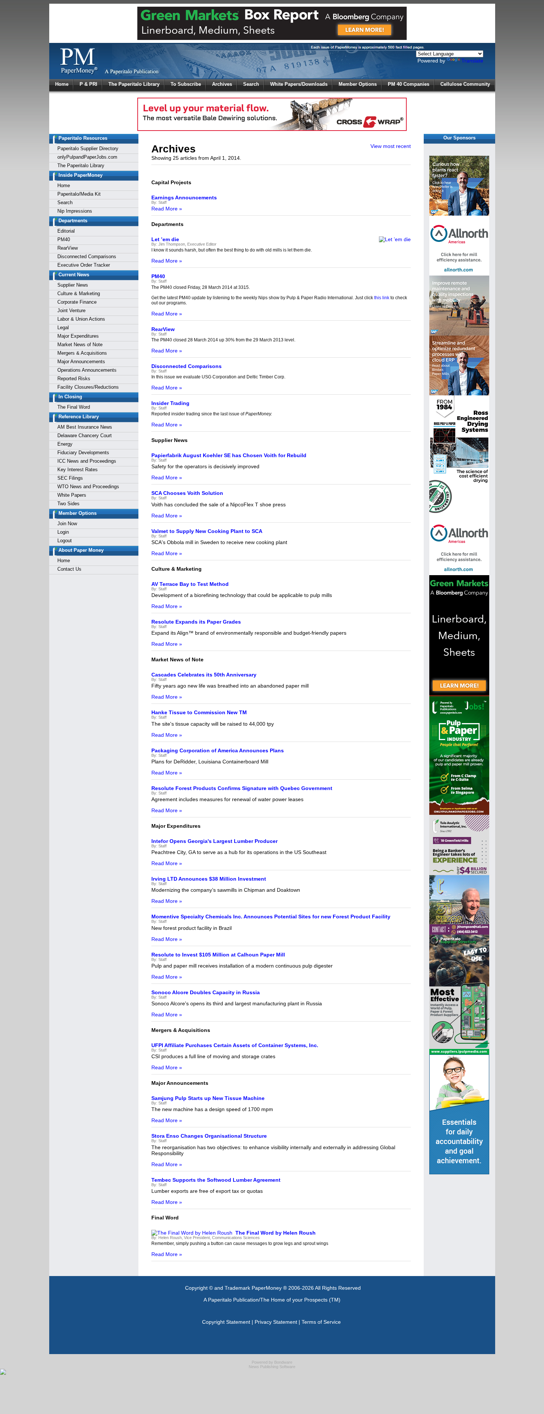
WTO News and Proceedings (88, 486)
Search (251, 84)
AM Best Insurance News (84, 427)
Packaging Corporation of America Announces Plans (217, 750)
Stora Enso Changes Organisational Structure (209, 1136)
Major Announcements (81, 361)
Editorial (66, 231)
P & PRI (88, 84)
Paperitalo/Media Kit (79, 194)
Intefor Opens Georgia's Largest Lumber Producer (214, 841)
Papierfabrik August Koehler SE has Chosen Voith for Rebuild (228, 455)
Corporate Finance (77, 302)
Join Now (67, 523)
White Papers (71, 495)
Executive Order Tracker (83, 265)
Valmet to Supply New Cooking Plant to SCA (206, 531)
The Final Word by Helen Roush (275, 1233)
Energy (65, 444)
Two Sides (68, 503)
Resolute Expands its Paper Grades (196, 622)
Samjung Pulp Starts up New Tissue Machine (208, 1098)
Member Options (358, 84)
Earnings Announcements (184, 197)
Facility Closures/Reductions (88, 387)
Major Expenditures (78, 336)
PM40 (63, 239)
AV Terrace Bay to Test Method (190, 584)
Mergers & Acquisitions (82, 353)
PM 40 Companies (408, 84)
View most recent (390, 146)
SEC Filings (70, 478)
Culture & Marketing (78, 293)
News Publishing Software (272, 1366)
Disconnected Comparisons (86, 256)
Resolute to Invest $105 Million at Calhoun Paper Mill (218, 955)
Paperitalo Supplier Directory (87, 148)
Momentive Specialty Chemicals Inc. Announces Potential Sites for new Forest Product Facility (270, 916)
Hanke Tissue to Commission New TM (199, 712)
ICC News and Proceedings (86, 461)
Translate (472, 61)
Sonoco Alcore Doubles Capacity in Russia (205, 992)
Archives (222, 84)
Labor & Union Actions (81, 319)
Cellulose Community (465, 84)
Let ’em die (165, 239)
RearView (67, 248)
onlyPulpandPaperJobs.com (87, 157)
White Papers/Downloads (299, 84)
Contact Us (69, 569)
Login (63, 532)
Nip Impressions (74, 211)
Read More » (166, 209)
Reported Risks (73, 378)
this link (381, 297)
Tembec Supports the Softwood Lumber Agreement (216, 1180)
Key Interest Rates (77, 469)
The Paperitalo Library (133, 84)
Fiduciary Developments (83, 452)
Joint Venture (71, 310)
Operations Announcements (87, 370)
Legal (63, 327)
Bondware (283, 1362)
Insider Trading (170, 403)
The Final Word (73, 407)
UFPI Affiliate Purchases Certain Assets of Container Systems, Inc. (234, 1045)
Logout (64, 540)
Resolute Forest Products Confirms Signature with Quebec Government (241, 788)
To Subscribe (186, 84)
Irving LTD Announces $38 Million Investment (208, 879)
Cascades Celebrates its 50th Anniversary (203, 675)
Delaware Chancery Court (84, 435)
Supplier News (72, 285)
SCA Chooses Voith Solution (187, 493)
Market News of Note (80, 344)
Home (61, 84)
